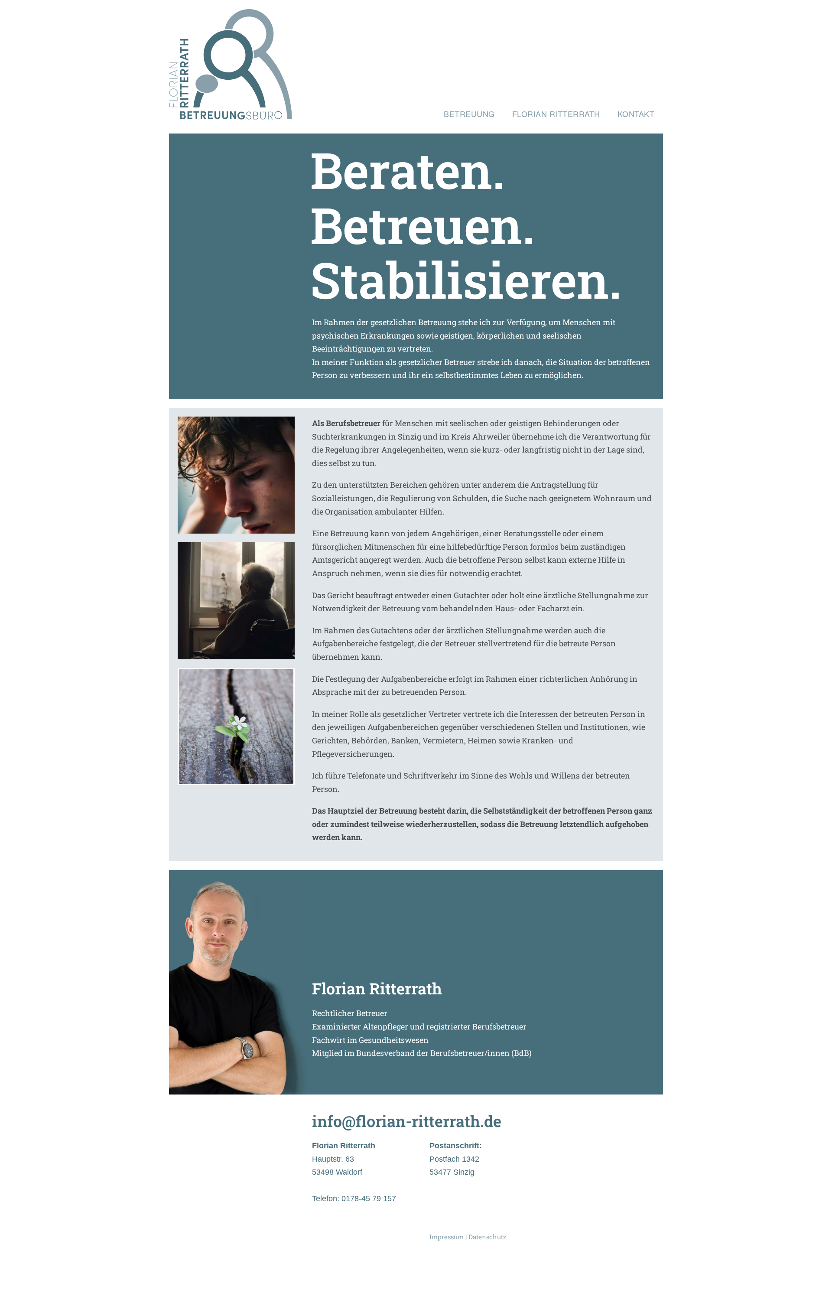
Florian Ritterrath (556, 113)
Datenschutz (487, 1236)
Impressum (446, 1236)
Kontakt (636, 113)
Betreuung (469, 113)
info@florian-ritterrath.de (406, 1121)
